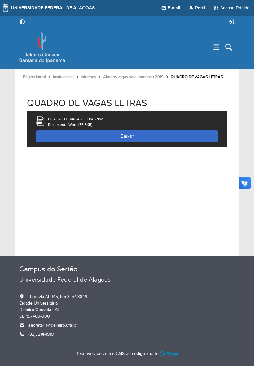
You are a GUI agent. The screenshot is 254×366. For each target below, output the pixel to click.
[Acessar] (231, 22)
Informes (88, 76)
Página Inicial (34, 76)
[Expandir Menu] (216, 47)
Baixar (127, 136)
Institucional (63, 76)
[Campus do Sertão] (42, 47)
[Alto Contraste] (22, 22)
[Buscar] (229, 47)
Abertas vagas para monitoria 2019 (133, 76)
